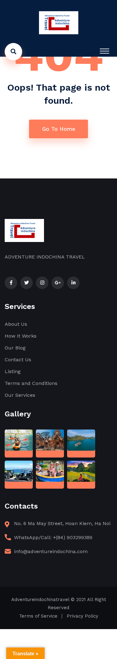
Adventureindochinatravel (40, 599)
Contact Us (18, 360)
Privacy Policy (82, 616)
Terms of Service (38, 616)
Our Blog (15, 348)
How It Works (21, 336)
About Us (16, 324)
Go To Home (58, 129)
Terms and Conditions (31, 383)
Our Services (20, 395)
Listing (13, 371)
